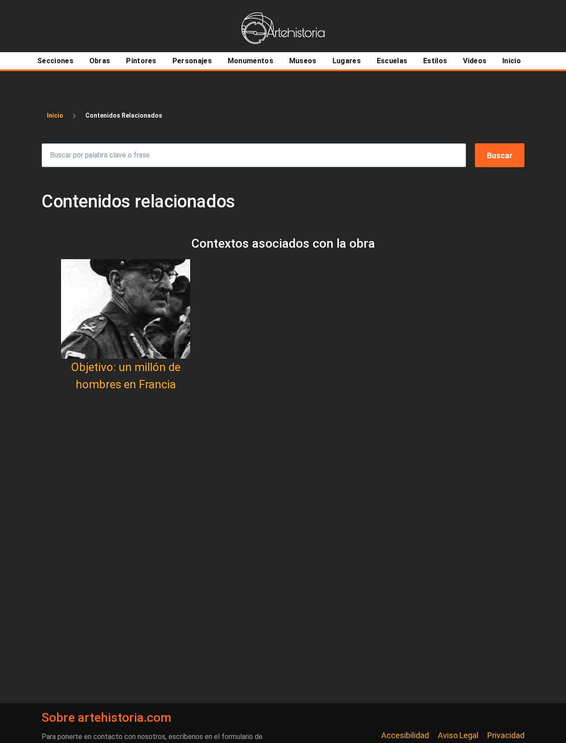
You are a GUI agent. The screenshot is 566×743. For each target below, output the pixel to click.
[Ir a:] (125, 309)
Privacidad (505, 735)
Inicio (55, 115)
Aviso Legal (458, 735)
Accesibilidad (405, 735)
